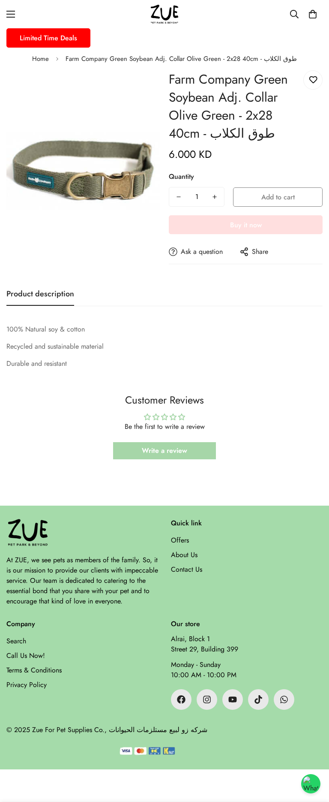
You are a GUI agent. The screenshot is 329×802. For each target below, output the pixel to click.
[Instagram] (207, 699)
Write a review (164, 450)
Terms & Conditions (34, 670)
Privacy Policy (26, 685)
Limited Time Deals (48, 38)
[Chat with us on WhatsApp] (310, 783)
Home (40, 58)
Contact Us (186, 569)
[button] (313, 14)
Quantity (181, 176)
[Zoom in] (142, 88)
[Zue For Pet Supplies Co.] (164, 14)
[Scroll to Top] (312, 755)
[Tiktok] (258, 699)
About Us (184, 555)
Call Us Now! (25, 655)
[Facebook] (181, 699)
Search (16, 641)
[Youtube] (232, 699)
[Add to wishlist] (313, 80)
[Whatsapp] (284, 699)
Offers (180, 540)
